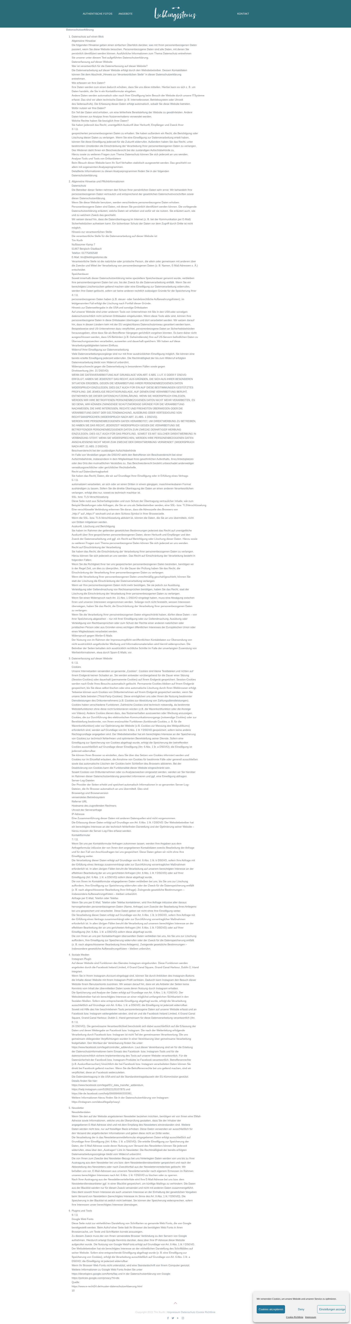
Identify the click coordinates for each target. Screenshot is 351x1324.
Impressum (310, 1317)
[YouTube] (178, 1318)
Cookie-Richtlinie (294, 1317)
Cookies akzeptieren (271, 1309)
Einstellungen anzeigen (332, 1309)
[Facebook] (168, 1318)
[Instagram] (183, 1318)
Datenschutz (188, 1312)
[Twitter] (173, 1318)
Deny (301, 1309)
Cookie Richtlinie (205, 1312)
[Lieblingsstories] (175, 13)
